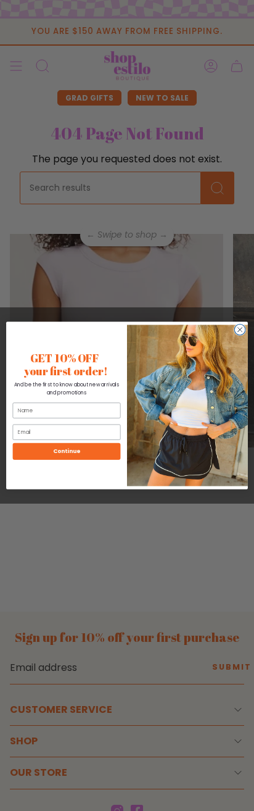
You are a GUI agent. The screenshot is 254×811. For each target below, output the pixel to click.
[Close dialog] (239, 329)
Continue (66, 451)
